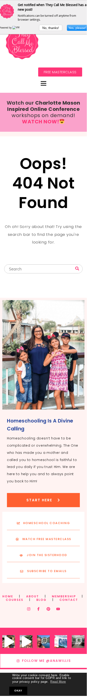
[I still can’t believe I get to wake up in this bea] (78, 641)
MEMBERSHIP (64, 596)
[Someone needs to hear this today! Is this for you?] (26, 641)
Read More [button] (58, 681)
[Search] (77, 269)
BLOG (41, 600)
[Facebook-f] (38, 609)
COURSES (14, 600)
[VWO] (17, 27)
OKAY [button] (18, 690)
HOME (7, 596)
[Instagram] (28, 609)
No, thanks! (50, 28)
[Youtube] (58, 609)
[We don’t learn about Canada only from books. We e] (43, 641)
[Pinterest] (48, 609)
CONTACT (68, 600)
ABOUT (32, 596)
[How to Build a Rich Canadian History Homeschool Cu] (60, 641)
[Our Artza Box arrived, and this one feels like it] (8, 641)
